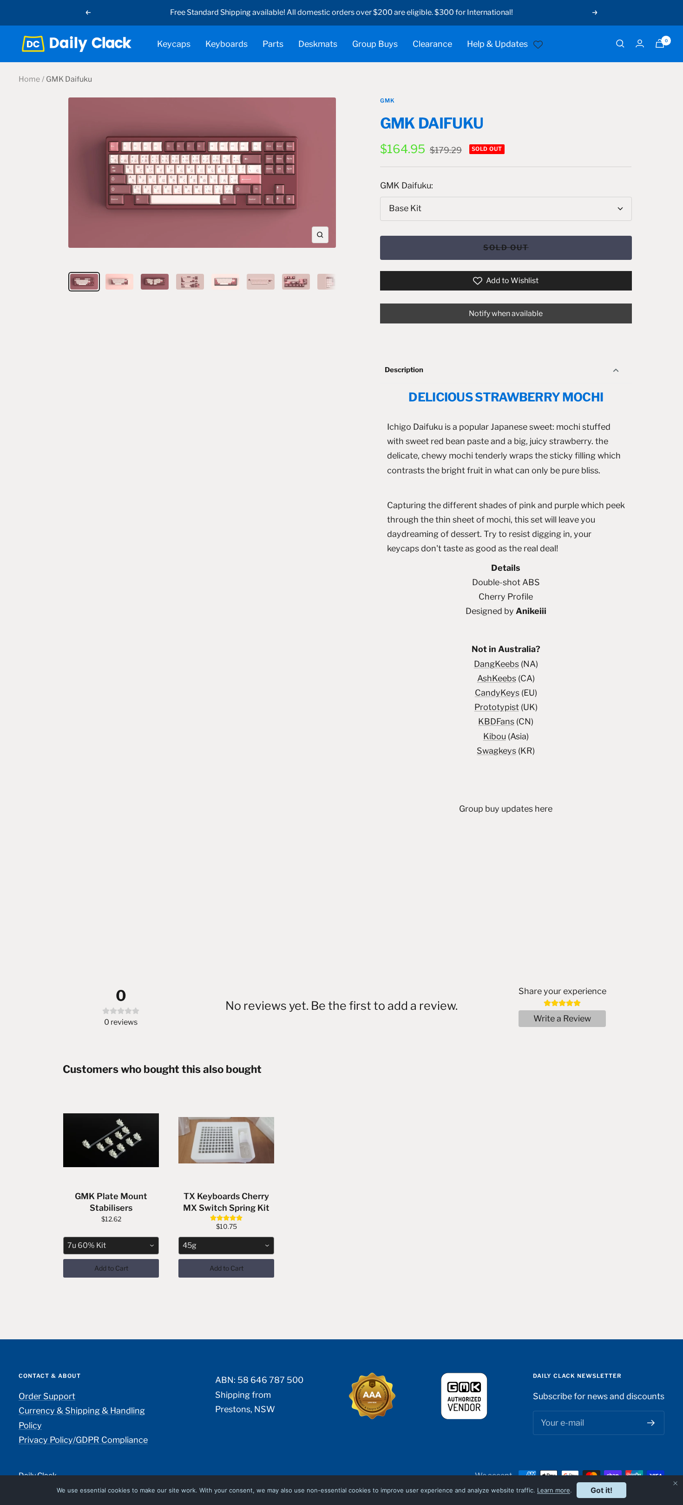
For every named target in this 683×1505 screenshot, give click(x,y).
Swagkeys (496, 751)
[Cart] (659, 43)
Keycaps (173, 43)
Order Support (47, 1396)
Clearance (432, 43)
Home (29, 79)
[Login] (640, 43)
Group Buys (375, 43)
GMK (387, 100)
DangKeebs (496, 664)
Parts (273, 43)
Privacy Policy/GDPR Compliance (83, 1440)
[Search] (620, 43)
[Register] (651, 1423)
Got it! (601, 1490)
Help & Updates (497, 43)
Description (404, 370)
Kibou (494, 736)
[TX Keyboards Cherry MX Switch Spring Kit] (226, 1140)
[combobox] (111, 1245)
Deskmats (317, 43)
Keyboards (226, 43)
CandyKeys (497, 693)
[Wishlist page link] (538, 43)
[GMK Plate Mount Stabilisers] (111, 1140)
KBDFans (496, 721)
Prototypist (496, 707)
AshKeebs (496, 678)
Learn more (553, 1490)
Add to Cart (111, 1268)
